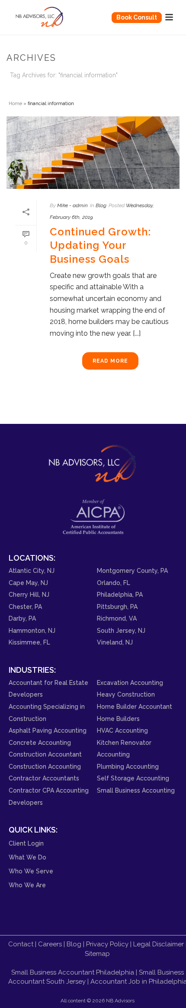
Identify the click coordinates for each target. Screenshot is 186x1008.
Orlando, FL (113, 582)
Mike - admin (72, 205)
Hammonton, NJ (32, 630)
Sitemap (97, 954)
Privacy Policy (107, 944)
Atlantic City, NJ (32, 570)
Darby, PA (22, 618)
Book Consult (136, 17)
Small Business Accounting (136, 790)
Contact (20, 944)
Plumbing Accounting (128, 766)
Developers (26, 802)
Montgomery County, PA (132, 570)
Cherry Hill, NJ (29, 594)
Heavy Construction (126, 694)
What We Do (27, 857)
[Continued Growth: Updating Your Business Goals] (93, 152)
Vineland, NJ (115, 642)
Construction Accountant (45, 754)
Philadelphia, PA (120, 594)
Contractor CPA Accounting (49, 790)
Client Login (26, 843)
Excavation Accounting (130, 682)
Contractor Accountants (44, 778)
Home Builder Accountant (134, 706)
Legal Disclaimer (158, 944)
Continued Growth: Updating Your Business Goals (100, 245)
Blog (101, 205)
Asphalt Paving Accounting (48, 730)
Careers (50, 944)
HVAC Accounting (122, 730)
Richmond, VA (117, 618)
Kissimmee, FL (29, 642)
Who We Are (27, 885)
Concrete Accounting (40, 742)
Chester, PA (25, 606)
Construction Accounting (45, 766)
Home (15, 103)
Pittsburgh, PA (117, 606)
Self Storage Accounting (133, 778)
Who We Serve (31, 871)
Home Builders (118, 718)
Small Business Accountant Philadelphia (72, 972)
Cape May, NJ (28, 582)
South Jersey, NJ (121, 630)
